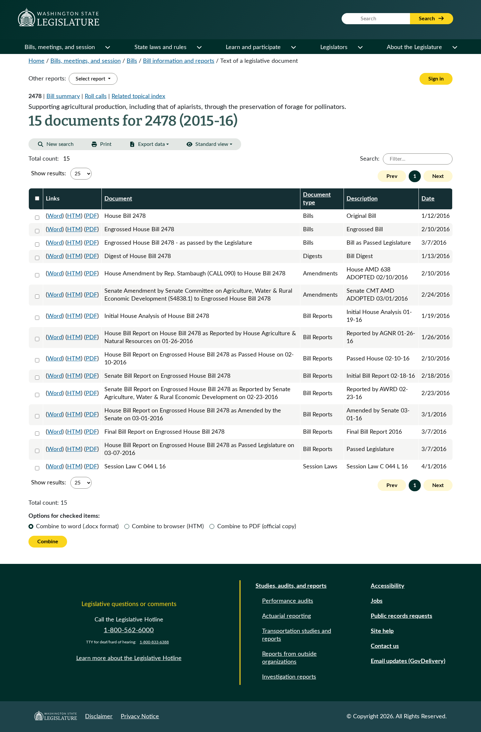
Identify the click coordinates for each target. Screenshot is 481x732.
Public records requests (401, 616)
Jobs (377, 601)
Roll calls (96, 96)
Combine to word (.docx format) (77, 527)
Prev (391, 176)
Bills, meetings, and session (60, 47)
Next (438, 176)
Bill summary (63, 96)
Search (427, 18)
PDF (91, 216)
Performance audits (287, 601)
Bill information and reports (178, 61)
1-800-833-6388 (154, 642)
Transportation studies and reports (296, 635)
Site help (382, 631)
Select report (91, 78)
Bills (132, 61)
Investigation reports (289, 677)
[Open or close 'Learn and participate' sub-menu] (293, 47)
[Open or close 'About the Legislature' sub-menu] (454, 47)
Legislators (333, 47)
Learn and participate (253, 47)
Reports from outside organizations (289, 658)
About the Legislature (414, 47)
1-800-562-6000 (129, 630)
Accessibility (387, 586)
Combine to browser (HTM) (168, 527)
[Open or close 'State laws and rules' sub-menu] (199, 47)
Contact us (385, 646)
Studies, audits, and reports (291, 586)
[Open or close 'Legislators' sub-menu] (360, 47)
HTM (74, 216)
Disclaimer (99, 717)
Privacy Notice (140, 717)
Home (36, 61)
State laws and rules (160, 47)
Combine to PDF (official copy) (256, 527)
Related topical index (138, 96)
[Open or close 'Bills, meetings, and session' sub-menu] (107, 47)
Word (54, 216)
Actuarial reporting (286, 616)
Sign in (436, 78)
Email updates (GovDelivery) (408, 661)
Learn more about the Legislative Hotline (129, 658)
